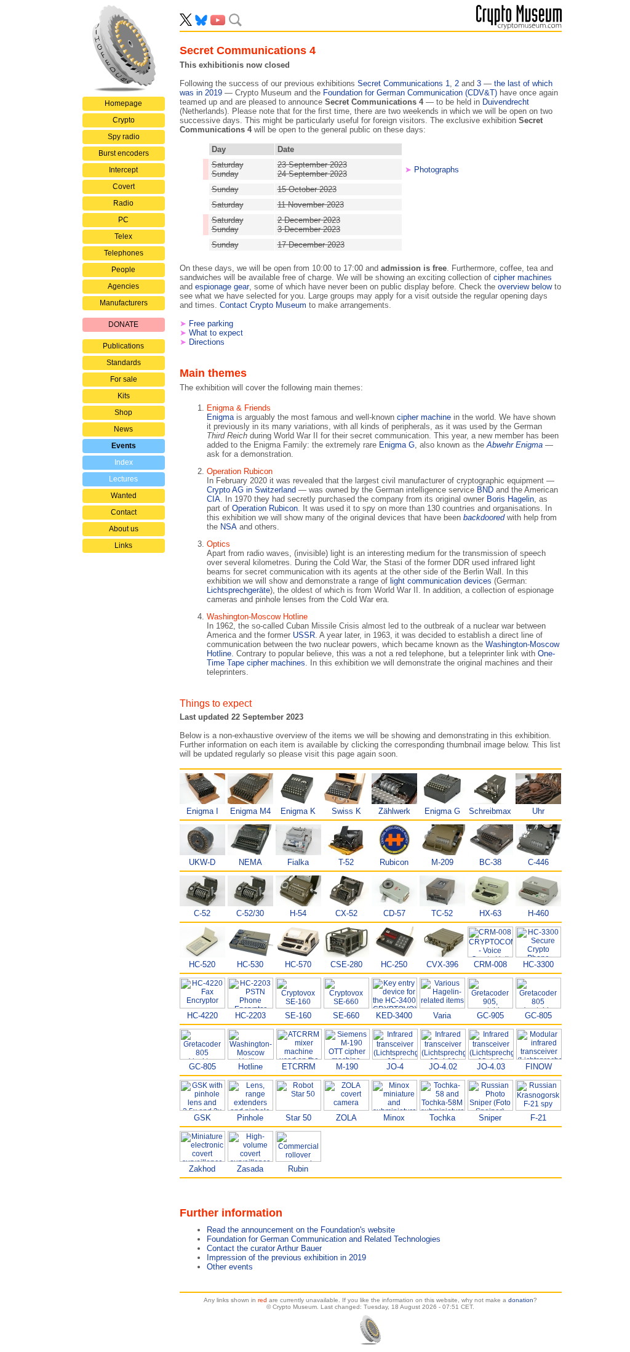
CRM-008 (490, 964)
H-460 (538, 913)
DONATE (123, 324)
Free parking (211, 323)
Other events (230, 1266)
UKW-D (202, 862)
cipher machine (424, 417)
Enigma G (397, 444)
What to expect (216, 332)
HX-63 (490, 913)
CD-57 (394, 913)
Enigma (220, 417)
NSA (228, 526)
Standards (123, 362)
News (123, 429)
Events (123, 445)
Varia (442, 1015)
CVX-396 (442, 964)
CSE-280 (346, 964)
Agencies (123, 286)
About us (123, 529)
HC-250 (394, 964)
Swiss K (346, 811)
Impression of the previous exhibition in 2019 (286, 1257)
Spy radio (124, 136)
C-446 (538, 862)
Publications (123, 346)
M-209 (442, 862)
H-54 (298, 913)
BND (485, 489)
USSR (304, 635)
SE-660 (346, 1015)
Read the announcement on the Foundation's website (301, 1229)
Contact (124, 512)
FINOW (538, 1066)
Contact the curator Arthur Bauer (264, 1248)
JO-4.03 (491, 1066)
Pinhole (250, 1117)
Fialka (298, 862)
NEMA (250, 862)
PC (123, 219)
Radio (123, 203)
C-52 (202, 913)
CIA (213, 499)
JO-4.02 (443, 1066)
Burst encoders (123, 153)
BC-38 (490, 862)
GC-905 (490, 1015)
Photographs (436, 169)
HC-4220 (202, 1015)
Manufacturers (124, 303)
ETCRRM (299, 1066)
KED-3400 (394, 1015)
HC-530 (250, 964)
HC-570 (298, 964)
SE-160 (298, 1015)
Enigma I (202, 811)
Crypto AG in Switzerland (251, 489)
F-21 (538, 1117)
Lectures (123, 479)
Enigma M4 (250, 811)
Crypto (124, 120)
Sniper (490, 1117)
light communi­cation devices (441, 580)
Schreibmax (490, 811)
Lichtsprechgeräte (238, 590)
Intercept (123, 170)
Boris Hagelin (510, 499)
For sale (123, 379)
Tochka (442, 1117)
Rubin (298, 1168)
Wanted (124, 495)
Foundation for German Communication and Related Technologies (324, 1239)
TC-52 (442, 913)
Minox (394, 1117)
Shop (123, 412)
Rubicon (394, 862)
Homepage (123, 103)
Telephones (123, 253)
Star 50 (298, 1117)
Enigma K (298, 811)
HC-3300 (538, 964)
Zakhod (202, 1168)
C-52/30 (250, 913)
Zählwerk (394, 811)
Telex (123, 236)
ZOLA (346, 1117)
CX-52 (346, 913)
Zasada (250, 1168)
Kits (124, 396)
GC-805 (538, 1015)
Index (123, 462)
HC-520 (202, 964)
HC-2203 (250, 1015)
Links (123, 545)
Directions (207, 342)
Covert (124, 186)
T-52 (346, 862)
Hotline (250, 1066)
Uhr (538, 811)
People (123, 269)
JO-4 (395, 1066)
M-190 (347, 1066)
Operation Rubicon (265, 508)
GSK (202, 1117)
